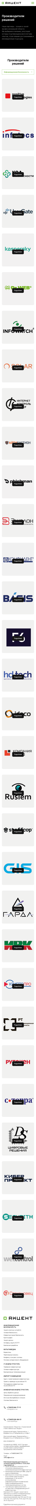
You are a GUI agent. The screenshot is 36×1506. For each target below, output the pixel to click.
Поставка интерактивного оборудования (16, 1360)
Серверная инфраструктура (12, 1367)
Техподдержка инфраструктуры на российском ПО (13, 1384)
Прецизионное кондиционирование (14, 1395)
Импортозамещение (12, 1376)
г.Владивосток (12, 1409)
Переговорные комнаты (11, 1355)
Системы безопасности (11, 1400)
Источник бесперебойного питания (14, 1398)
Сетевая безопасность (10, 1332)
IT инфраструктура (12, 1364)
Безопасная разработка (11, 1345)
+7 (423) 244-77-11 (14, 1407)
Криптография (8, 1337)
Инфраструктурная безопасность (14, 1335)
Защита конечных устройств (12, 1330)
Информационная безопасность (11, 1326)
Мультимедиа (10, 1349)
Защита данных (8, 1340)
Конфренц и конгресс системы (13, 1357)
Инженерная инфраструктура (16, 1390)
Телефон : (13, 1453)
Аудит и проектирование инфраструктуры (16, 1379)
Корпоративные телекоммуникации (14, 1372)
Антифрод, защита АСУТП (11, 1343)
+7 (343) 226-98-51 (14, 1419)
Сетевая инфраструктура (11, 1369)
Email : (9, 1456)
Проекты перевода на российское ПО (15, 1381)
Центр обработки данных (11, 1392)
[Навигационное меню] (32, 3)
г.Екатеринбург (12, 1421)
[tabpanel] (18, 693)
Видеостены (7, 1352)
